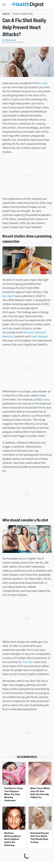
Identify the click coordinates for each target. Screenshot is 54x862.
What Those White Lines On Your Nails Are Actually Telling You (40, 793)
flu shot (43, 83)
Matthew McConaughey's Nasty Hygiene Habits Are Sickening (12, 839)
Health (6, 14)
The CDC (27, 662)
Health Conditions (23, 14)
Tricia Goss (10, 40)
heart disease (39, 336)
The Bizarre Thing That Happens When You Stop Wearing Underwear (13, 794)
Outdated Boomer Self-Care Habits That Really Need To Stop (39, 837)
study (46, 399)
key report (8, 296)
